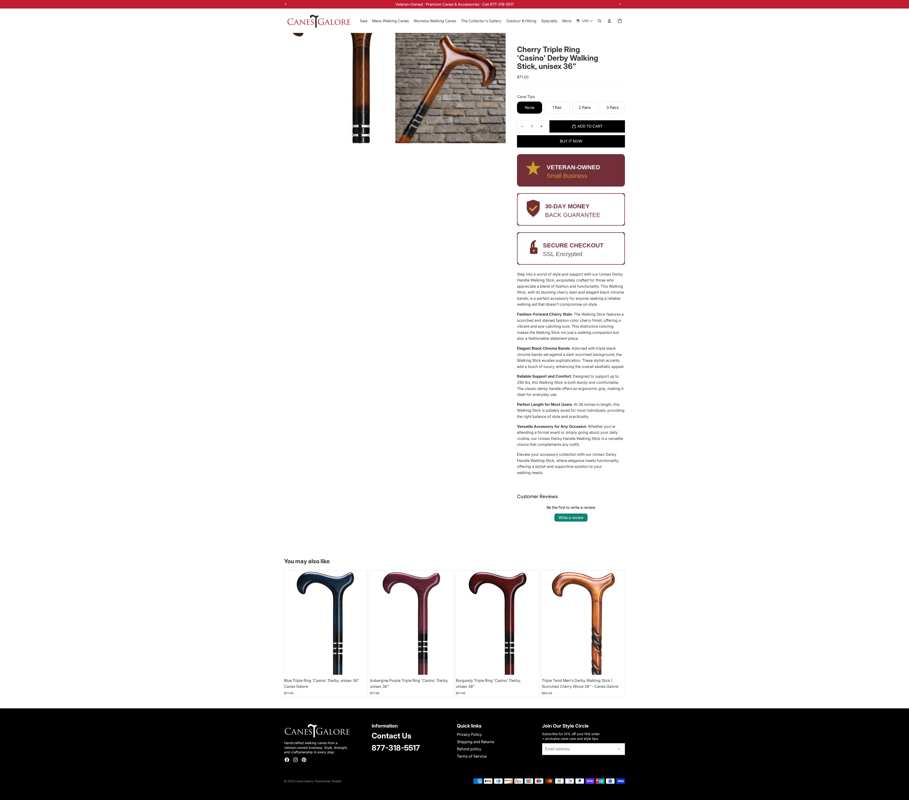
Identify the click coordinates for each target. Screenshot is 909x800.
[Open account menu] (609, 21)
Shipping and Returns (475, 741)
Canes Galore (304, 781)
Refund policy (469, 748)
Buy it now (571, 141)
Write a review (571, 517)
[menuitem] (567, 20)
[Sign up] (619, 749)
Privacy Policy (469, 734)
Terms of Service (472, 756)
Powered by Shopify (328, 781)
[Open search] (599, 21)
